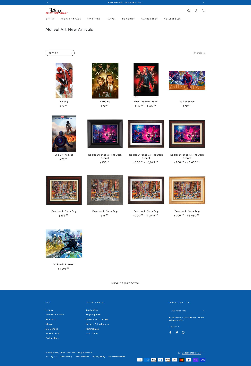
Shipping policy (98, 357)
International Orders (97, 319)
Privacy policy (66, 357)
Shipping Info (93, 314)
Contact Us (92, 309)
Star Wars (51, 319)
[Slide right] (202, 2)
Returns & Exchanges (97, 324)
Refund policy (52, 357)
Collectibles (52, 338)
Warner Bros (53, 333)
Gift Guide (92, 333)
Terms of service (82, 357)
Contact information (116, 357)
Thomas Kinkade (55, 314)
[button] (188, 11)
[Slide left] (48, 2)
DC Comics (52, 328)
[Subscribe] (203, 310)
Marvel (49, 324)
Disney (49, 309)
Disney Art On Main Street (64, 353)
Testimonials (92, 328)
